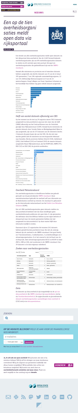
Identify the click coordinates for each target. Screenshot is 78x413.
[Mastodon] (31, 397)
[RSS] (23, 397)
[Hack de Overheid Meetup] (54, 397)
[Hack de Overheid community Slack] (16, 397)
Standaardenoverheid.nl (26, 296)
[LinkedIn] (46, 397)
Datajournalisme (13, 10)
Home (3, 10)
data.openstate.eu (33, 301)
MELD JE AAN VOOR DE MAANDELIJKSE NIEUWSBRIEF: (36, 331)
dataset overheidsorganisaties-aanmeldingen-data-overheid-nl (38, 299)
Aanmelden (29, 342)
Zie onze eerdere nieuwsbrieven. (32, 346)
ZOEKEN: (8, 314)
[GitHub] (69, 397)
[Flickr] (62, 397)
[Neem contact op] (8, 397)
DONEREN (61, 365)
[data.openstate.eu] (39, 405)
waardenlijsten (50, 294)
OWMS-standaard (44, 196)
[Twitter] (38, 397)
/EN (75, 11)
